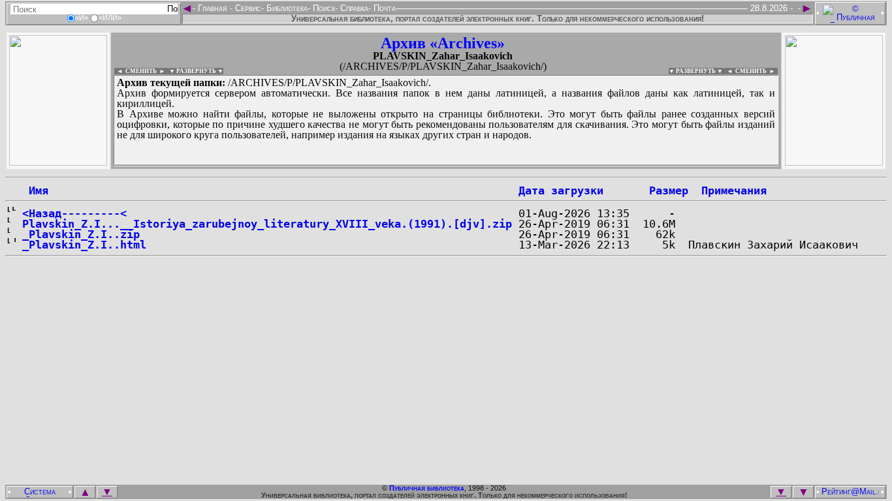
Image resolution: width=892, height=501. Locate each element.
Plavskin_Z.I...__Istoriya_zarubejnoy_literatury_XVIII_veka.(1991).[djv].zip (267, 223)
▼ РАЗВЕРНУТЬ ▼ (196, 71)
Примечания (734, 190)
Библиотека (286, 8)
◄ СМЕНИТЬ (135, 71)
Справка (353, 8)
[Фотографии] (58, 162)
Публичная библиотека (426, 488)
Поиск (322, 8)
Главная (212, 8)
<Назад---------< (74, 213)
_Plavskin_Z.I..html (84, 244)
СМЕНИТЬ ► (756, 71)
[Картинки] (834, 162)
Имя (35, 190)
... (430, 165)
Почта (383, 8)
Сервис (246, 8)
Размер (668, 190)
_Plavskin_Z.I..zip (81, 234)
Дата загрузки (560, 190)
